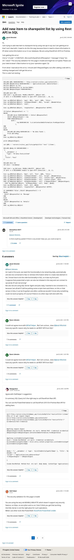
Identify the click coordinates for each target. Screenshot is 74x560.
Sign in (69, 17)
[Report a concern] (20, 243)
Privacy (44, 554)
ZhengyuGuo (13, 389)
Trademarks (30, 557)
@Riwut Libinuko (11, 269)
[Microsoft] (3, 17)
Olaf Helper (13, 491)
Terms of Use (6, 557)
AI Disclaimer (6, 554)
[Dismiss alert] (70, 3)
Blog (27, 554)
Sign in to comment (8, 251)
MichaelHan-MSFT (15, 230)
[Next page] (42, 538)
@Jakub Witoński (14, 235)
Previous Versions (18, 554)
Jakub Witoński (11, 37)
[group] (37, 439)
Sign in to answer (8, 543)
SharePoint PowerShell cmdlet (45, 511)
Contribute (36, 554)
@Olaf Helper (31, 325)
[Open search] (64, 17)
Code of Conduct (17, 557)
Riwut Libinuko (14, 320)
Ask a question (66, 22)
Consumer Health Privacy (58, 554)
